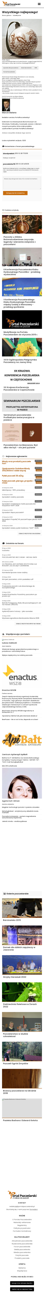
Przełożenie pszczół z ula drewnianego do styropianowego (18, 586)
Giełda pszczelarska (22, 1249)
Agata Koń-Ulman (11, 801)
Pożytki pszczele (22, 1255)
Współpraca (22, 1271)
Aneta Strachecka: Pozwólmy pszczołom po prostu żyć (19, 594)
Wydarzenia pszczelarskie (22, 1244)
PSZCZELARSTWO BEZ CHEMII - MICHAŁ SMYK (19, 556)
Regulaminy (22, 1225)
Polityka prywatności (22, 1228)
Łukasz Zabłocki (9, 643)
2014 (35, 68)
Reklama (22, 1268)
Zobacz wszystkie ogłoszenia (29, 533)
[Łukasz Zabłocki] (22, 640)
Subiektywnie (17, 15)
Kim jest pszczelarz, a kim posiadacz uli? (17, 578)
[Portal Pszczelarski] (11, 3)
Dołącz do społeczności (22, 1283)
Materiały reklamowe (22, 1222)
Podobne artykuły (11, 210)
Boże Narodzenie (26, 68)
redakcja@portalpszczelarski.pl (22, 1206)
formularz (34, 1209)
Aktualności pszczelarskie (22, 1241)
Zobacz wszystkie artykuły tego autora (16, 133)
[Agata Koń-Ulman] (22, 783)
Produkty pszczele (22, 1258)
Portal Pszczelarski (9, 72)
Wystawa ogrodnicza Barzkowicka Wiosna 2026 (20, 617)
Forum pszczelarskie (22, 1246)
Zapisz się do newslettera (22, 1289)
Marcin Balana (9, 112)
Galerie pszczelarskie (17, 893)
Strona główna (6, 15)
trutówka (6, 549)
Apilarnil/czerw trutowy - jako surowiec (17, 610)
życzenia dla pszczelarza (10, 68)
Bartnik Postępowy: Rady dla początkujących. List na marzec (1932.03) (21, 603)
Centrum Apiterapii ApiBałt (15, 754)
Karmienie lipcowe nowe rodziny (15, 571)
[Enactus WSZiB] (22, 672)
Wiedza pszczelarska (22, 1252)
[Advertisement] (10, 860)
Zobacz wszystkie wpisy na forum (28, 624)
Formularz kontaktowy (22, 1231)
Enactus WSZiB (9, 690)
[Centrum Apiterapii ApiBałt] (22, 736)
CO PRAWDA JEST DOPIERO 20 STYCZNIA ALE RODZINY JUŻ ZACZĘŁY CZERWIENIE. (19, 564)
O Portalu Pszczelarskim (22, 1219)
